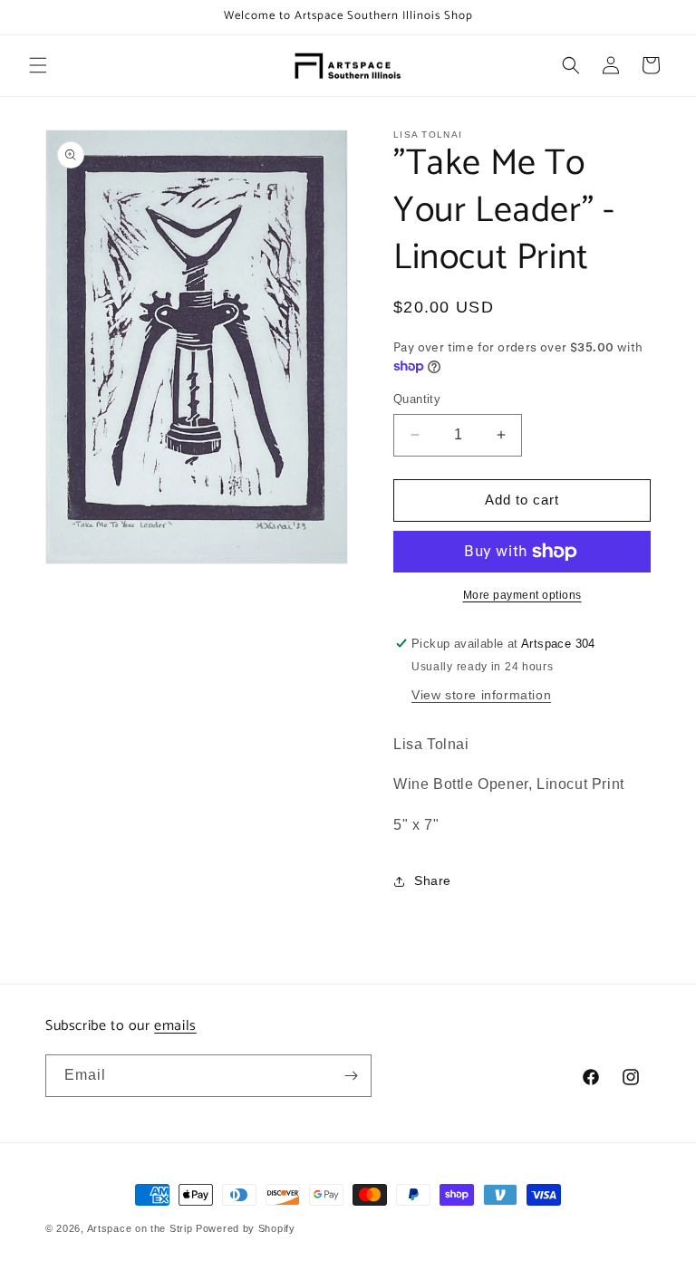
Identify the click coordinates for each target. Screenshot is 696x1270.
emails (175, 1026)
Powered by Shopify (245, 1228)
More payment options (522, 595)
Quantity (416, 399)
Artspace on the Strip (140, 1228)
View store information (481, 695)
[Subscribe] (351, 1075)
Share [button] (432, 880)
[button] (38, 65)
